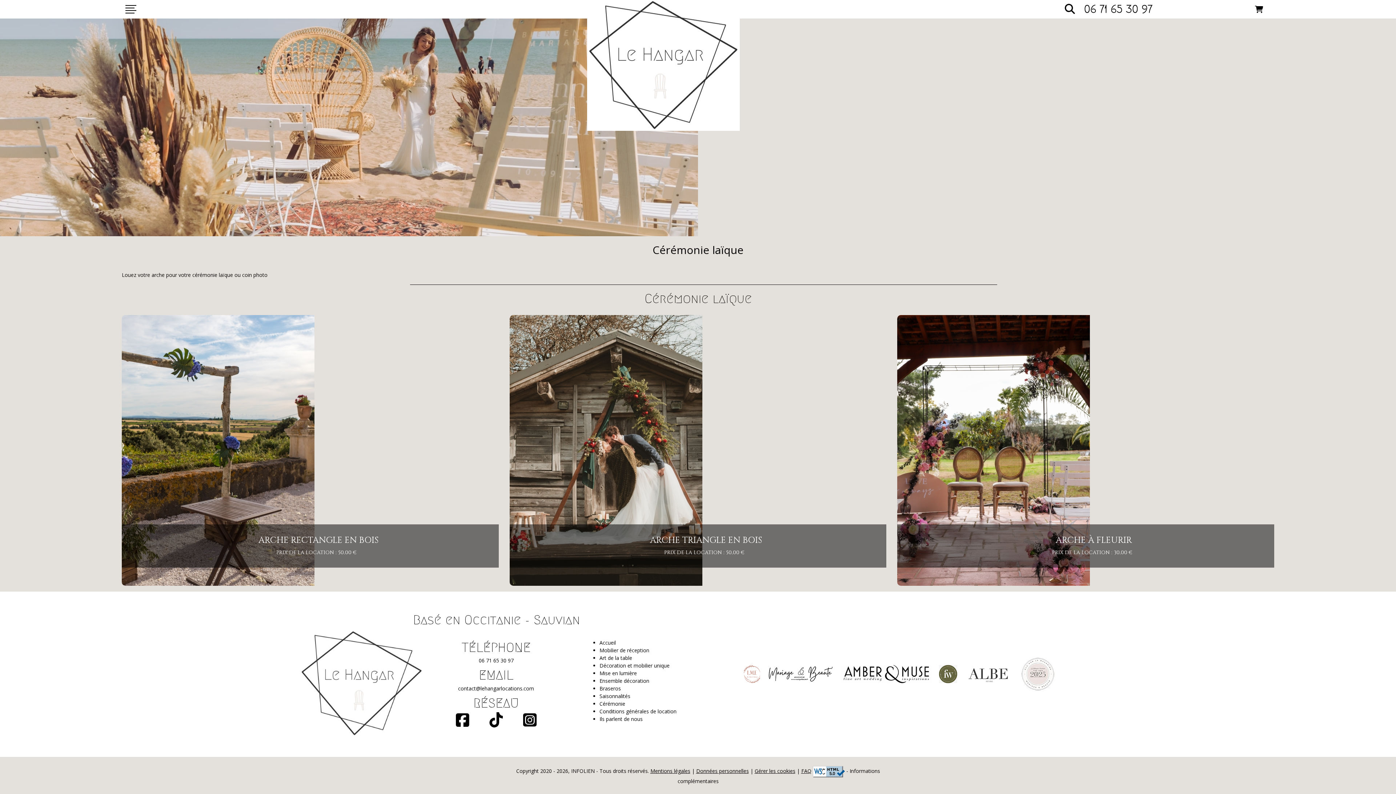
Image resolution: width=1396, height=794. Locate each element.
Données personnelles (722, 770)
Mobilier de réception (624, 650)
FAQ (806, 770)
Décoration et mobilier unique (634, 665)
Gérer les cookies (775, 770)
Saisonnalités (614, 696)
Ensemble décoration (624, 680)
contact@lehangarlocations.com (496, 688)
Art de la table (615, 657)
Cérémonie (612, 703)
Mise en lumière (618, 673)
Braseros (610, 688)
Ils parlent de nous (621, 719)
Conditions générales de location (638, 711)
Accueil (607, 642)
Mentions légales (670, 770)
